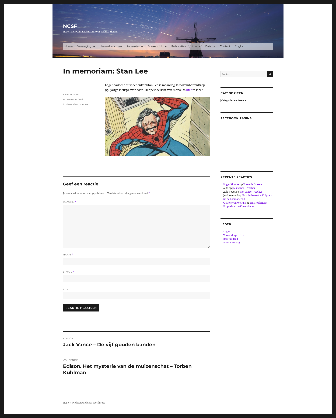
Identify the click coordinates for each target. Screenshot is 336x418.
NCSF (70, 26)
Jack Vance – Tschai (243, 188)
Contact (225, 46)
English (239, 46)
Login (226, 231)
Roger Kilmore (231, 184)
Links (193, 46)
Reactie (69, 201)
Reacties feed (230, 238)
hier (189, 90)
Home (69, 46)
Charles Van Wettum (234, 202)
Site (66, 288)
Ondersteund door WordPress (88, 402)
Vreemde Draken (252, 184)
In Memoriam (71, 104)
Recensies (133, 46)
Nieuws (84, 104)
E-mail (69, 271)
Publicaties (178, 46)
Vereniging (84, 46)
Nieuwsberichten (111, 46)
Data (208, 46)
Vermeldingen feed (233, 235)
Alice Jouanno (71, 94)
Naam (68, 254)
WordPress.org (231, 242)
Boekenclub (155, 46)
